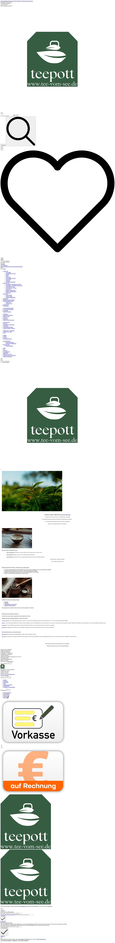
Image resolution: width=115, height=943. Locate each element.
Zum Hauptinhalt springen (6, 1)
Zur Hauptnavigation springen (26, 1)
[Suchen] (14, 116)
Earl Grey (4, 636)
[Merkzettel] (57, 257)
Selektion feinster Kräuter (10, 605)
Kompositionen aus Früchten (11, 604)
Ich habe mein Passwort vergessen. (8, 914)
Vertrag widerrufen (4, 675)
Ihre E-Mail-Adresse (5, 913)
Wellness (6, 603)
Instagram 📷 (6, 696)
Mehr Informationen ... (42, 939)
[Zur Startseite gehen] (53, 111)
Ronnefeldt (6, 632)
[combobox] (7, 116)
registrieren (5, 265)
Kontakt (5, 680)
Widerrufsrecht (6, 686)
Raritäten (6, 602)
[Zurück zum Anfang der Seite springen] (2, 938)
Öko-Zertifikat (6, 693)
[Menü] (2, 113)
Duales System (6, 695)
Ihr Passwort (18, 914)
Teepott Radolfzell (7, 692)
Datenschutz (5, 682)
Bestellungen (20, 266)
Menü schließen (6, 261)
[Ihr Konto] (2, 259)
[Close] (2, 909)
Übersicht (3, 266)
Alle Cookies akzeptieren (23, 940)
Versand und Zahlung (7, 684)
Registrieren (3, 921)
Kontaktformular (11, 674)
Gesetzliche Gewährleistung (9, 687)
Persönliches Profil (9, 266)
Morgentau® (4, 634)
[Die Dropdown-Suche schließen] (17, 115)
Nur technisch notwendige (6, 940)
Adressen (15, 266)
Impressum (5, 681)
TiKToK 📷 (5, 697)
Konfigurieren (14, 940)
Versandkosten (23, 906)
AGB (4, 683)
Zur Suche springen (16, 1)
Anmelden (3, 264)
